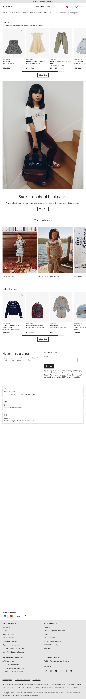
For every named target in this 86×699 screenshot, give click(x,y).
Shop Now (43, 75)
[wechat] (66, 670)
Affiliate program (8, 661)
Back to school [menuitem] (15, 12)
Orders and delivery (9, 634)
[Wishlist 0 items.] (76, 6)
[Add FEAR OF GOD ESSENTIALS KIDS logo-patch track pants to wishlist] (70, 30)
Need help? (9, 418)
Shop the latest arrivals (46, 1)
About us (47, 627)
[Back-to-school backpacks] (43, 135)
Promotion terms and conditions (14, 648)
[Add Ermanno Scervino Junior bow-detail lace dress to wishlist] (46, 30)
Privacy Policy (49, 375)
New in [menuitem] (5, 12)
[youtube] (61, 670)
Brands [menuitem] (25, 12)
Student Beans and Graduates (13, 668)
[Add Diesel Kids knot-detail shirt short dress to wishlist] (70, 294)
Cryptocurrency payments (12, 645)
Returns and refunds (10, 638)
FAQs (6, 405)
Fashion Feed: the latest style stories (56, 661)
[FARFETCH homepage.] (43, 7)
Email (46, 356)
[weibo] (71, 670)
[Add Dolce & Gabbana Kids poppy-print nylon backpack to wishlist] (46, 294)
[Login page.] (72, 6)
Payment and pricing (10, 641)
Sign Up (49, 366)
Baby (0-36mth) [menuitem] (36, 12)
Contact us (6, 627)
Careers (46, 634)
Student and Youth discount (13, 671)
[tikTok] (51, 670)
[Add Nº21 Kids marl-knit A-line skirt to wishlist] (22, 30)
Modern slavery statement (53, 641)
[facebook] (56, 670)
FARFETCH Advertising (52, 645)
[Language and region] (67, 6)
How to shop (9, 392)
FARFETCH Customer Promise (13, 652)
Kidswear (6, 6)
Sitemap (47, 648)
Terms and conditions (22, 680)
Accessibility (37, 680)
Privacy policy (7, 680)
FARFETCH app (49, 638)
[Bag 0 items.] (81, 6)
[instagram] (46, 670)
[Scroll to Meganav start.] (50, 12)
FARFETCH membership (11, 664)
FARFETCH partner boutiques (54, 630)
